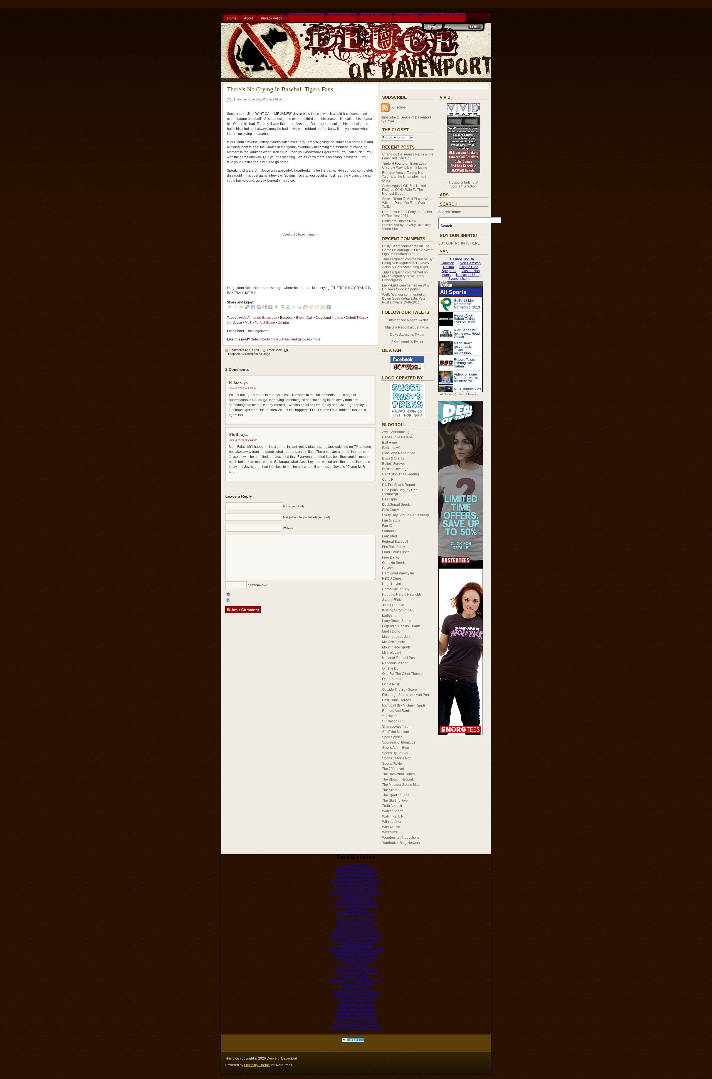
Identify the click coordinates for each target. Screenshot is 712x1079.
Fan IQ (387, 526)
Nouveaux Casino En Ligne (356, 1020)
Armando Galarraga (262, 318)
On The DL (390, 668)
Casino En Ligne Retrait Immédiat (356, 1028)
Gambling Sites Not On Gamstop (356, 882)
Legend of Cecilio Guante (401, 626)
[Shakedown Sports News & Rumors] (353, 1041)
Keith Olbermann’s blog (262, 288)
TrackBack (277, 350)
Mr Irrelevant (391, 653)
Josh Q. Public (393, 605)
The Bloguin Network (398, 779)
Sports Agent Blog (395, 748)
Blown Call (304, 318)
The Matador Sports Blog (401, 785)
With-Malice (391, 827)
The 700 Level (393, 769)
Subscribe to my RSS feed (270, 339)
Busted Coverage (395, 469)
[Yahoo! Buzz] (299, 308)
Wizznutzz (389, 832)
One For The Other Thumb (402, 674)
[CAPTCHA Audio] (228, 594)
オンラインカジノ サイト (356, 917)
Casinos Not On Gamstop (305, 15)
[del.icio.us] (247, 308)
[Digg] (235, 308)
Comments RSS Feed (244, 350)
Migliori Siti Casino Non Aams (356, 996)
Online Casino (356, 909)
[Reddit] (317, 308)
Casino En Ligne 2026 (356, 985)
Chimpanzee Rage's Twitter (407, 320)
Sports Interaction (463, 186)
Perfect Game (264, 323)
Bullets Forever (393, 464)
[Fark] (282, 308)
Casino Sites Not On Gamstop (356, 890)
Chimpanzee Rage (257, 353)
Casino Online (356, 964)
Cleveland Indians (329, 318)
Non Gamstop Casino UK (356, 901)
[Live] (305, 308)
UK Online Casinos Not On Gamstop (356, 949)
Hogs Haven (391, 584)
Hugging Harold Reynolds (402, 594)
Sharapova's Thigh (396, 727)
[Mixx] (258, 308)
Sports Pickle (392, 764)
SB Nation (389, 716)
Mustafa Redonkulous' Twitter (407, 327)
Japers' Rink (391, 600)
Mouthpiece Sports (396, 647)
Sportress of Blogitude (399, 742)
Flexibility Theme (257, 1065)
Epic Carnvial (392, 510)
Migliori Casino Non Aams (356, 929)
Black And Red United (398, 453)
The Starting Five (395, 801)
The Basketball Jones (398, 774)
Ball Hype (389, 443)
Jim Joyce (234, 323)
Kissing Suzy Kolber (397, 610)
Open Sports (391, 679)
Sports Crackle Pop (396, 758)
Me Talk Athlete (393, 642)
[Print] (229, 308)
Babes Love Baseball (398, 437)
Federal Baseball (395, 542)
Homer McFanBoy (395, 589)
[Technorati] (323, 308)
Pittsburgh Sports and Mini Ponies (407, 695)
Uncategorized (257, 331)
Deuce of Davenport (282, 1058)
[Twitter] (293, 308)
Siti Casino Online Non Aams (356, 953)
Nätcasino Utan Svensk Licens (442, 15)
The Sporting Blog (395, 795)
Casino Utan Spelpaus (374, 15)
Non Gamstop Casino (341, 15)
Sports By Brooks (395, 753)
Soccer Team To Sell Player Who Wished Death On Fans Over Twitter (406, 203)
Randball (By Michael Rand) (403, 705)
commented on (408, 250)
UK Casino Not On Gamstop (356, 905)
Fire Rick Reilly (393, 547)
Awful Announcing (395, 432)
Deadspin (389, 499)
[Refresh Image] (228, 600)
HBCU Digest (392, 579)
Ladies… (389, 616)
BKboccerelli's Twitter (407, 342)
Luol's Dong (391, 631)
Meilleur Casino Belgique (356, 968)
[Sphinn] (241, 308)
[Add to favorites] (270, 308)
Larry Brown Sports (396, 621)
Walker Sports (392, 811)
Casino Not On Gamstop (356, 886)
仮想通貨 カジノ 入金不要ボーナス (356, 980)
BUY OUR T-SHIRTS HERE (459, 243)
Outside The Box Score (399, 690)
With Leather (391, 822)
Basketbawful (392, 448)
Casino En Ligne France (356, 1004)
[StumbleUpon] (288, 308)
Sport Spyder (392, 737)
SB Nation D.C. (393, 721)
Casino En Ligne (356, 976)
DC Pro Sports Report (398, 485)
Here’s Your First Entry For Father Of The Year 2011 (407, 214)
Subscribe (398, 107)
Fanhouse (389, 531)
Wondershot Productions (400, 838)
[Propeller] (311, 308)
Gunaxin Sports (394, 563)
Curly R (388, 480)
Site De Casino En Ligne (356, 1012)
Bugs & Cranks (393, 458)
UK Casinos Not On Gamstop (356, 941)
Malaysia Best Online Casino (356, 1016)
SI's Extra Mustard (395, 732)
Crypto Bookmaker (356, 989)
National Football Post (399, 658)
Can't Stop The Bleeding (400, 474)
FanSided (389, 536)
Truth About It (392, 806)
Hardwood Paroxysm (398, 573)
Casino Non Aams (405, 15)
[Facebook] (253, 308)
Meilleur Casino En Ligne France (356, 933)
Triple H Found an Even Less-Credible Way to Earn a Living (404, 165)
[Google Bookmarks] (264, 308)
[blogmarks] (276, 308)
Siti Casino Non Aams (356, 960)
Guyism (388, 568)
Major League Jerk (396, 637)
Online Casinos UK (356, 897)
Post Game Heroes (396, 700)
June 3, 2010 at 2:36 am (243, 388)
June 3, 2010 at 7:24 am (243, 440)
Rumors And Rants (396, 711)
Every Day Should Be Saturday (405, 515)
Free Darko (390, 557)
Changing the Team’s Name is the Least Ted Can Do (407, 156)
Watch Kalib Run (394, 816)
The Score (390, 790)
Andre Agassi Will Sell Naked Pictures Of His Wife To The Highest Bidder (404, 190)
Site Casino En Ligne (356, 1000)
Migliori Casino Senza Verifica (356, 992)
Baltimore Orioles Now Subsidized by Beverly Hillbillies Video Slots (406, 225)
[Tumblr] (329, 308)
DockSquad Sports (396, 505)
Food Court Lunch (395, 552)
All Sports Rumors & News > (459, 394)
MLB (248, 323)
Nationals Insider (395, 663)
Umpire (283, 323)
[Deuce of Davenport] (407, 370)
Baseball (286, 318)
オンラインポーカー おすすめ (356, 1024)
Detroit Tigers (356, 318)
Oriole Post (390, 684)
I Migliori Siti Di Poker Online (356, 870)
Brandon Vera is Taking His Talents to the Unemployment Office (404, 176)
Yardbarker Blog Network (401, 843)
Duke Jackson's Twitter (407, 335)
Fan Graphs (391, 520)
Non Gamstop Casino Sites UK (356, 937)
